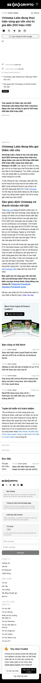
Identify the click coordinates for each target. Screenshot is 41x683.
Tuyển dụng (6, 573)
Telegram (15, 284)
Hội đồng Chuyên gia (9, 593)
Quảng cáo (6, 563)
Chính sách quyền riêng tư (13, 434)
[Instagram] (25, 31)
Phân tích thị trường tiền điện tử (9, 616)
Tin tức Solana (7, 634)
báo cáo (9, 210)
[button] (20, 494)
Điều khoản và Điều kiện (28, 431)
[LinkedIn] (19, 31)
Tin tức (4, 583)
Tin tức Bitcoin (7, 612)
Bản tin (4, 596)
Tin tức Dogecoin (8, 631)
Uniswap (32, 189)
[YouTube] (4, 31)
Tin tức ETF (6, 641)
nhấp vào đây (28, 295)
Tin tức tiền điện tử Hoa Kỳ (9, 626)
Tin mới (4, 13)
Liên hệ (4, 566)
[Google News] (21, 485)
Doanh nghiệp (13, 13)
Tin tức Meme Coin (9, 637)
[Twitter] (9, 31)
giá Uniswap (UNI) (9, 269)
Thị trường (6, 589)
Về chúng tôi (6, 570)
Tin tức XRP (6, 608)
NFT (23, 189)
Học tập (5, 586)
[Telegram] (14, 31)
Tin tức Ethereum (8, 621)
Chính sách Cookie (12, 665)
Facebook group (18, 287)
